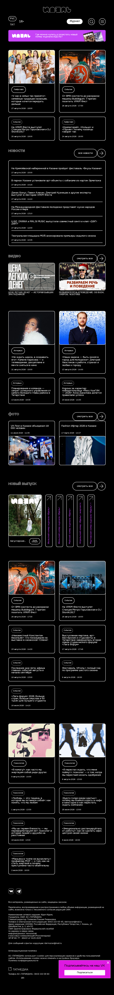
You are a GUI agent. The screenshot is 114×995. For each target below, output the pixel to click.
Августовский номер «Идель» (18, 541)
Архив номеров (35, 541)
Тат (12, 25)
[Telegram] (19, 891)
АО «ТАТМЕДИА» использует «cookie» (26, 956)
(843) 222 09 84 (41, 974)
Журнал (75, 21)
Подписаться (84, 973)
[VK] (11, 891)
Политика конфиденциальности (23, 960)
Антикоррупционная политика (22, 951)
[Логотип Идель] (57, 10)
